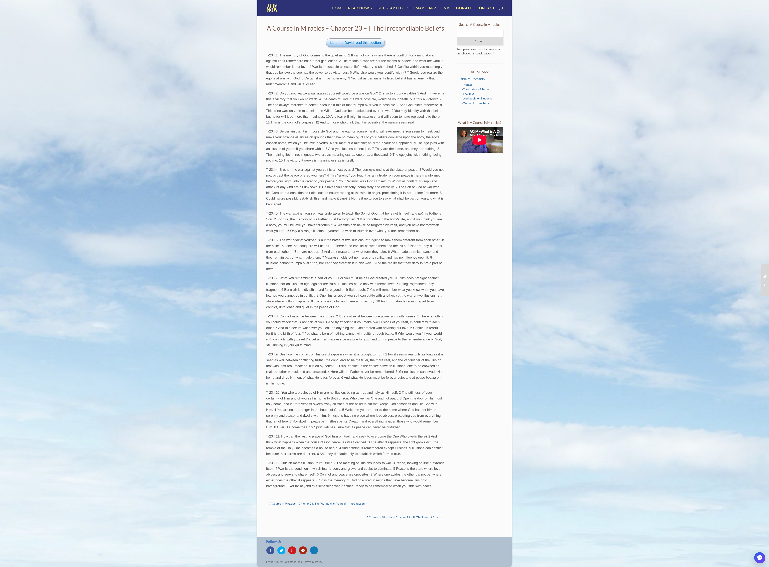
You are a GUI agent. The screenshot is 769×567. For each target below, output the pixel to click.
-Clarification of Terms (475, 89)
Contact (485, 8)
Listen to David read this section (355, 43)
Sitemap (415, 8)
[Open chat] (759, 557)
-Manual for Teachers (475, 103)
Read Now (358, 8)
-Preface (467, 84)
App (432, 8)
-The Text (468, 93)
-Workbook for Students (477, 98)
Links (446, 8)
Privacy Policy (313, 561)
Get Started (390, 8)
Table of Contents (472, 79)
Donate (464, 8)
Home (338, 8)
